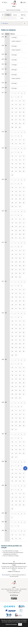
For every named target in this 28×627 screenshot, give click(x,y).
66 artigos (14, 74)
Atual (22, 18)
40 (19, 127)
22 (12, 112)
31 (16, 119)
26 (12, 116)
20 (19, 108)
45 (23, 351)
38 (12, 127)
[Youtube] (17, 595)
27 (16, 116)
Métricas (23, 15)
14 (12, 104)
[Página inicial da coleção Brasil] (14, 584)
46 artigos (14, 46)
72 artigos (14, 64)
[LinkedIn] (13, 595)
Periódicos (4, 23)
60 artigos (14, 83)
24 (19, 112)
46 (12, 355)
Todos (8, 15)
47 (16, 355)
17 (23, 104)
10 (12, 101)
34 (12, 123)
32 (19, 119)
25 (23, 112)
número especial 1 (16, 41)
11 (16, 101)
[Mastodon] (12, 595)
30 (12, 119)
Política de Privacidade (11, 624)
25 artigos (14, 37)
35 (16, 123)
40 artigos (14, 55)
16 (19, 104)
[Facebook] (15, 595)
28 (19, 116)
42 (12, 351)
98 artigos (14, 69)
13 (23, 101)
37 (23, 123)
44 (19, 351)
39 (16, 127)
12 (19, 101)
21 (23, 108)
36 (19, 123)
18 (12, 108)
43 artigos (14, 59)
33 (23, 119)
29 (23, 116)
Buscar (15, 15)
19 (16, 108)
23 (16, 112)
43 (16, 351)
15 (16, 104)
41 (23, 347)
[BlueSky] (10, 595)
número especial (16, 78)
